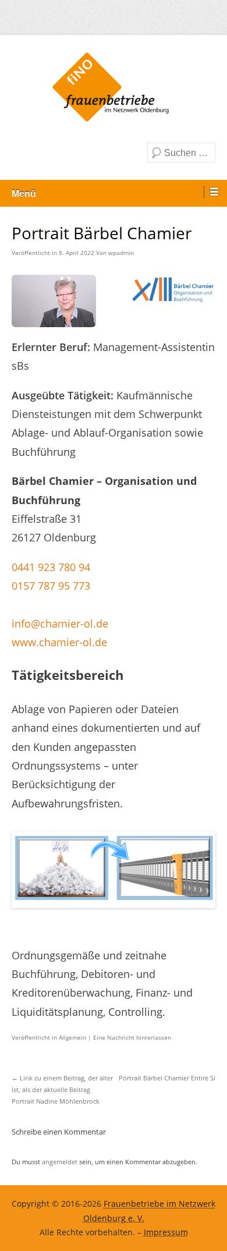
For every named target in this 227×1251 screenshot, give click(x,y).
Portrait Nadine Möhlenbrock (62, 1089)
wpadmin (121, 253)
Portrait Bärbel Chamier (167, 1077)
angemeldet (59, 1161)
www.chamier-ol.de (59, 642)
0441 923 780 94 (51, 567)
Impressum (166, 1232)
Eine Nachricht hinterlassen (132, 1037)
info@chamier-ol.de (60, 623)
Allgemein (72, 1037)
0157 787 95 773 (51, 586)
